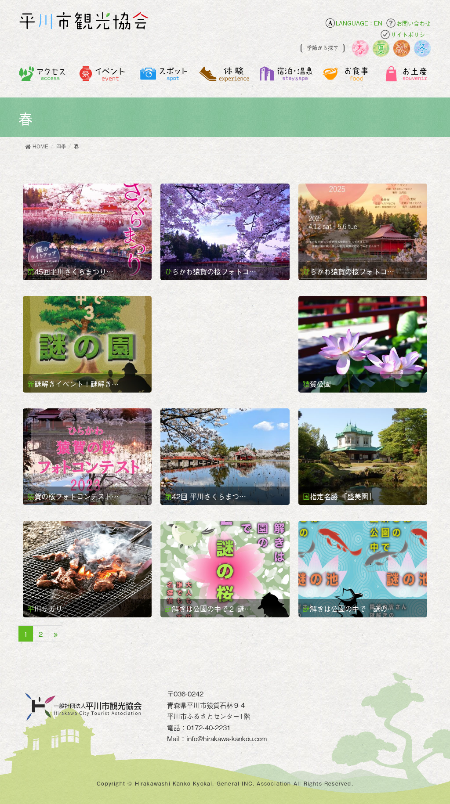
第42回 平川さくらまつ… (205, 496)
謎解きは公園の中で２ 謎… (208, 608)
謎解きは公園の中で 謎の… (348, 608)
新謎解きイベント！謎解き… (73, 384)
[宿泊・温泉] (285, 78)
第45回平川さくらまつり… (70, 271)
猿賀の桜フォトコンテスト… (73, 496)
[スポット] (164, 78)
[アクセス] (42, 78)
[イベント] (103, 78)
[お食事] (346, 78)
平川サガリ (44, 608)
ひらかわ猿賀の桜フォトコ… (210, 271)
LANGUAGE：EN (359, 23)
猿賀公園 (317, 384)
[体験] (225, 78)
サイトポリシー (411, 34)
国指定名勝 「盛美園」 (339, 496)
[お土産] (407, 78)
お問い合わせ (413, 23)
